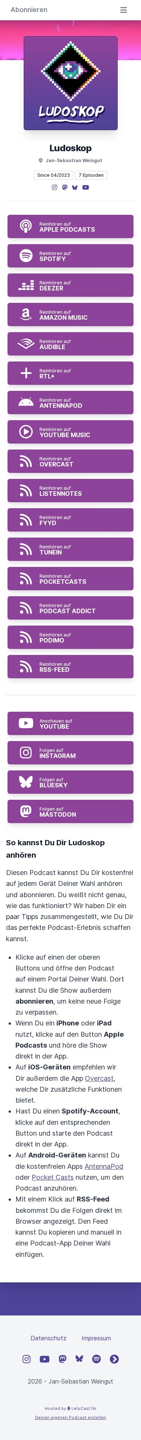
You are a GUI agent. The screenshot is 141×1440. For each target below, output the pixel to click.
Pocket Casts (53, 1177)
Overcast (99, 1078)
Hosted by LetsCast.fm (70, 1408)
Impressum (96, 1338)
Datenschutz (48, 1338)
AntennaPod (104, 1166)
